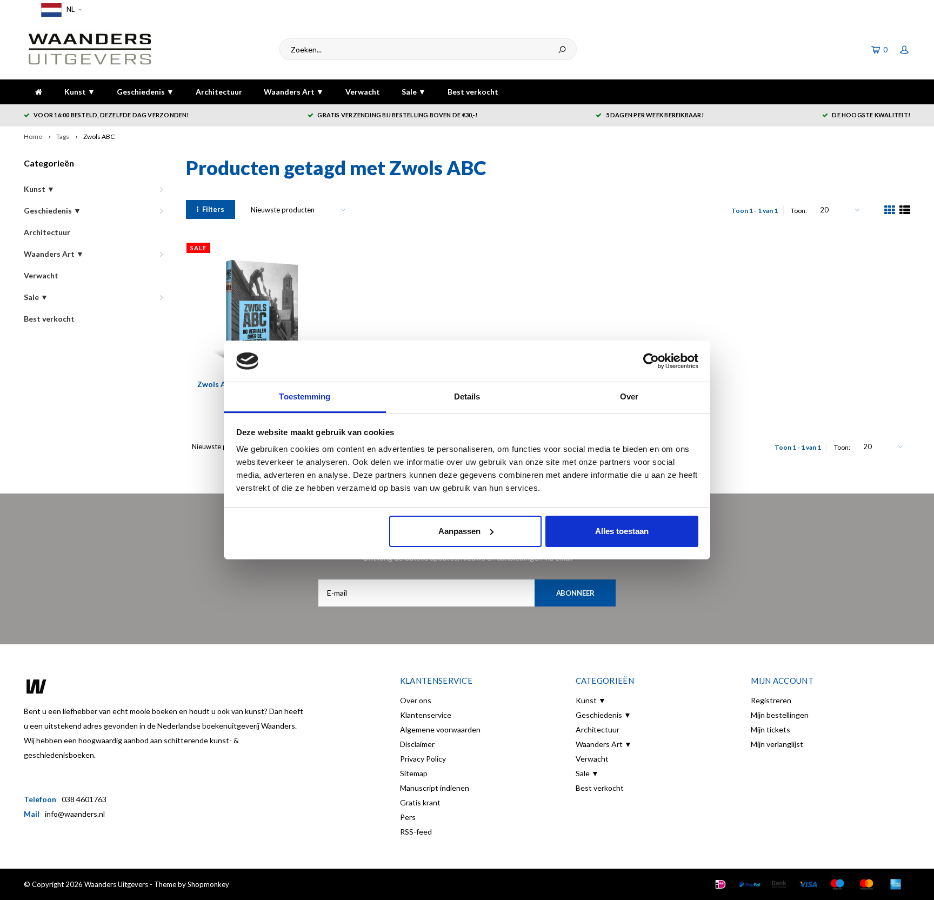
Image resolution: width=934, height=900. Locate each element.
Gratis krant (420, 802)
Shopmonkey (208, 884)
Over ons (415, 700)
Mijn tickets (770, 729)
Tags (62, 136)
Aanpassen (459, 531)
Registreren (771, 700)
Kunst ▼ (79, 91)
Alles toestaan (622, 531)
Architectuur (219, 91)
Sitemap (414, 773)
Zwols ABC (99, 136)
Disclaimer (417, 744)
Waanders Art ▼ (294, 91)
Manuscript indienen (434, 787)
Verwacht (362, 91)
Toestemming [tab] (304, 396)
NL (70, 9)
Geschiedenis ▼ (145, 91)
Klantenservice (425, 714)
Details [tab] (467, 396)
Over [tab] (629, 396)
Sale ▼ (414, 91)
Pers (408, 817)
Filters (213, 209)
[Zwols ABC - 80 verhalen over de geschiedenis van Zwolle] (254, 310)
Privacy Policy (423, 758)
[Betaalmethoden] (720, 884)
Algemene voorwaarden (440, 729)
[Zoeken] (562, 49)
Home (33, 136)
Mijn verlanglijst (777, 744)
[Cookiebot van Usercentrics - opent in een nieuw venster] (651, 361)
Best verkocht (473, 91)
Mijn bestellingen (780, 714)
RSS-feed (416, 831)
